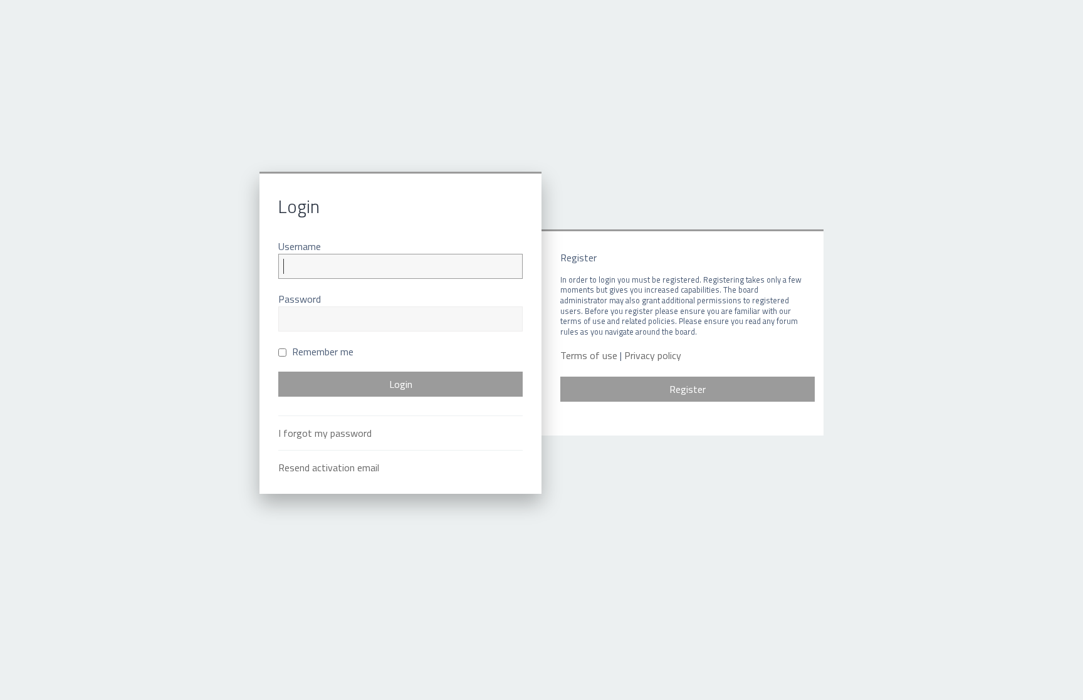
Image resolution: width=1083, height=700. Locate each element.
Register (687, 389)
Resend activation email (328, 467)
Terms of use (588, 355)
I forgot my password (325, 433)
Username (299, 246)
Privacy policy (652, 355)
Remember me (321, 351)
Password (299, 298)
